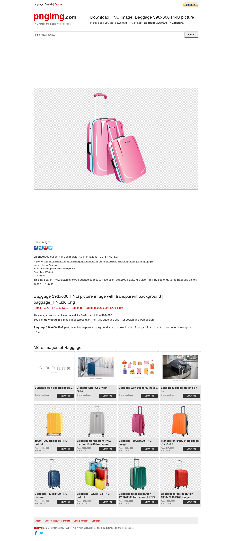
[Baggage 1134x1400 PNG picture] (54, 474)
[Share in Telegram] (41, 248)
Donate (66, 520)
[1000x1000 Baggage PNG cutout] (54, 421)
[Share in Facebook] (36, 248)
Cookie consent (81, 520)
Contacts (96, 520)
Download (65, 395)
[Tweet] (50, 248)
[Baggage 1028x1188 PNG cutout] (96, 474)
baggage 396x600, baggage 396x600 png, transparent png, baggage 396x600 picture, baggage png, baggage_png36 (98, 261)
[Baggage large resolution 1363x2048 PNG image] (180, 474)
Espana (58, 4)
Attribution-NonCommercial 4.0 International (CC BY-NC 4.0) (81, 256)
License (48, 520)
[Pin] (45, 248)
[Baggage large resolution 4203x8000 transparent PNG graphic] (138, 474)
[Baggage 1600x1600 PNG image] (138, 421)
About (38, 520)
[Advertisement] (116, 64)
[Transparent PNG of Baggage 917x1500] (180, 421)
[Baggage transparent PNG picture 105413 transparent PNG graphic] (96, 421)
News (57, 520)
